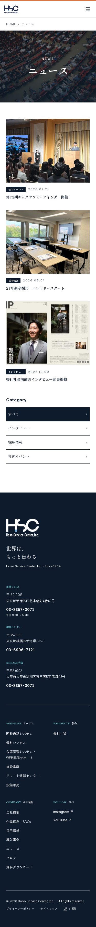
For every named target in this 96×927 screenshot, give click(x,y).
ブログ (11, 857)
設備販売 (12, 784)
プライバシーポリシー (20, 908)
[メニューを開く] (88, 9)
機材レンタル (16, 742)
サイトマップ (48, 908)
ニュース (12, 848)
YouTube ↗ (62, 820)
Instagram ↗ (63, 812)
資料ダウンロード (19, 867)
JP (65, 908)
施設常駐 (12, 766)
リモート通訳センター (22, 775)
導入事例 (12, 839)
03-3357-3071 (20, 609)
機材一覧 (60, 733)
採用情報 (12, 830)
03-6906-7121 (20, 650)
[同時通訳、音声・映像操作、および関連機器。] (11, 9)
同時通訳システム (19, 733)
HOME (11, 24)
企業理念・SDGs (18, 821)
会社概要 (12, 812)
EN (74, 908)
